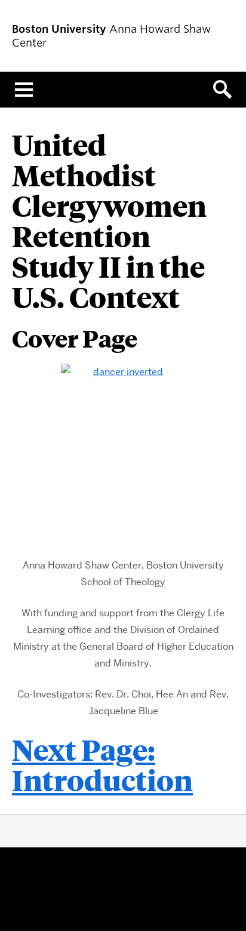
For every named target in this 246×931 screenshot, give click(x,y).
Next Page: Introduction (102, 764)
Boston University (123, 890)
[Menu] (24, 89)
